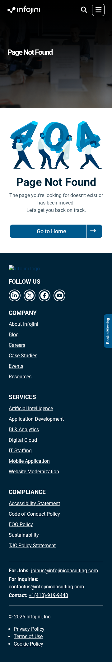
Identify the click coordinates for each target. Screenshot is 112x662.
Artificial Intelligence (31, 408)
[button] (84, 10)
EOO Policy (21, 524)
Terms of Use (28, 636)
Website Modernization (34, 472)
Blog (14, 334)
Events (16, 366)
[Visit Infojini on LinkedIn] (15, 295)
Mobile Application (29, 461)
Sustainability (24, 535)
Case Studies (23, 356)
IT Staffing (20, 451)
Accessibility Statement (34, 503)
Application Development (36, 419)
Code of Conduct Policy (34, 514)
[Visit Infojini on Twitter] (30, 295)
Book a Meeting (108, 331)
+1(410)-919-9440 (48, 595)
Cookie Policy (28, 644)
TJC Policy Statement (32, 545)
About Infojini (23, 324)
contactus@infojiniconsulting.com (46, 587)
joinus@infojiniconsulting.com (64, 571)
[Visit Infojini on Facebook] (44, 295)
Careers (17, 345)
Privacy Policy (29, 629)
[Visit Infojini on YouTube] (59, 295)
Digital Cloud (23, 440)
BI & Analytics (24, 429)
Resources (20, 377)
